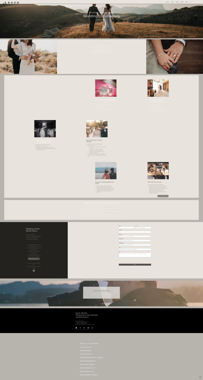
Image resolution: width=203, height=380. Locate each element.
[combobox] (135, 241)
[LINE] (76, 328)
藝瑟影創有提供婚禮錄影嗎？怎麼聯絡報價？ (89, 374)
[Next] (198, 293)
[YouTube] (88, 328)
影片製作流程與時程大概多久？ (86, 354)
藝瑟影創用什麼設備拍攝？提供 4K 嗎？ (88, 368)
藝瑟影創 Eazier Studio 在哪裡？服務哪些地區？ (89, 343)
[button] (167, 2)
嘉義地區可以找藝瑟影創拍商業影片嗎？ (88, 361)
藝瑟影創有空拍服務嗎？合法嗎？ (87, 371)
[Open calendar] (149, 236)
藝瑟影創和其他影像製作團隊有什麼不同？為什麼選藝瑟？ (91, 357)
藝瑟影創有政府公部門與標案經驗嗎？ (87, 364)
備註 (119, 251)
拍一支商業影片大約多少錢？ (86, 347)
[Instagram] (92, 328)
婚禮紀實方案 (121, 238)
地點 (119, 247)
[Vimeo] (84, 328)
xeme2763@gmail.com (34, 237)
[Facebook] (80, 328)
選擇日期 (120, 234)
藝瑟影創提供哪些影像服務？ (86, 350)
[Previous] (4, 293)
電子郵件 (120, 230)
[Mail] (34, 270)
